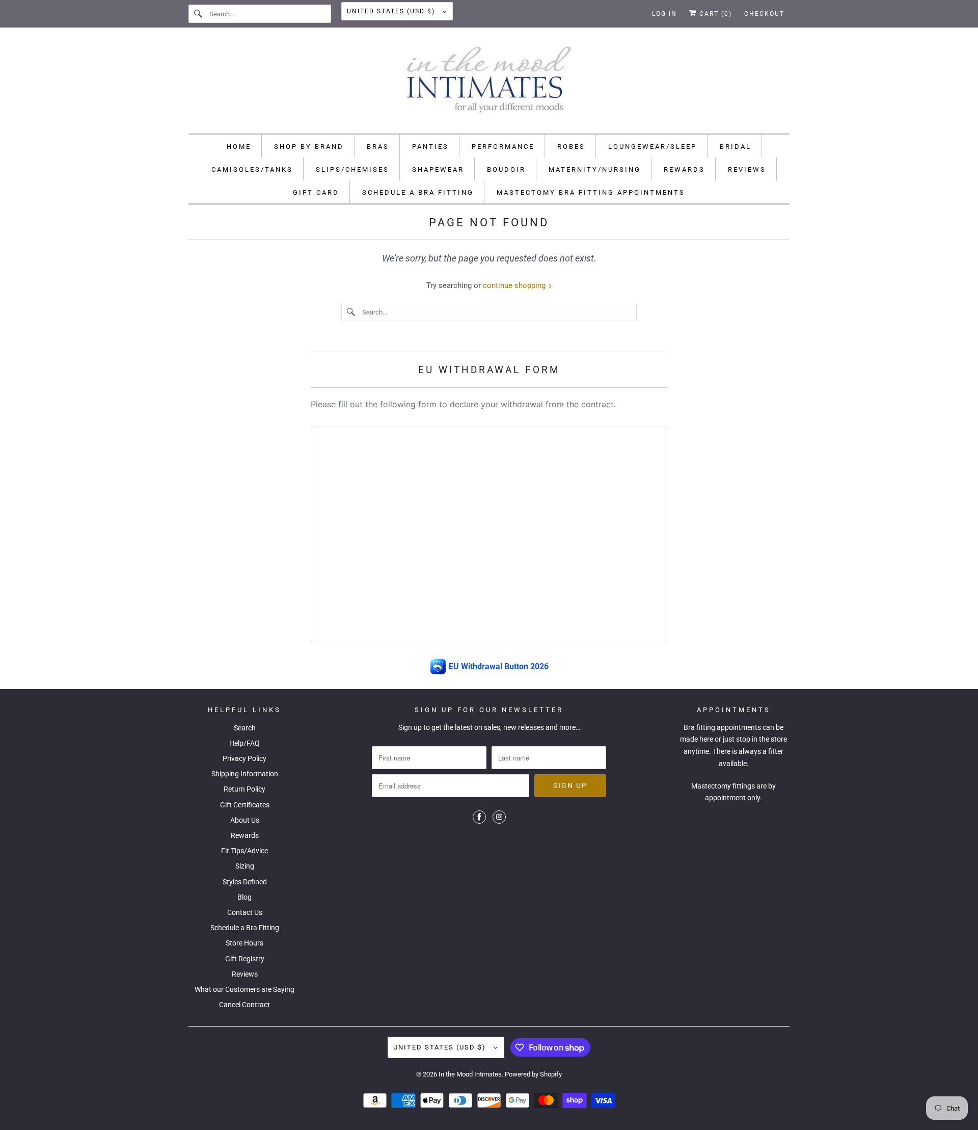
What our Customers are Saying (244, 989)
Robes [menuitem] (571, 146)
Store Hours (244, 943)
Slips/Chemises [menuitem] (352, 169)
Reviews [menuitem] (747, 169)
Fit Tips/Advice (244, 851)
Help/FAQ (244, 743)
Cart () (714, 13)
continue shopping (515, 285)
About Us (244, 820)
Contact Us (244, 912)
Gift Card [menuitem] (316, 192)
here (706, 739)
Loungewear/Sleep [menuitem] (652, 146)
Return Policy (244, 789)
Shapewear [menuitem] (438, 169)
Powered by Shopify (533, 1074)
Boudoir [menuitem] (506, 169)
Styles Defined (245, 882)
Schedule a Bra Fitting (244, 928)
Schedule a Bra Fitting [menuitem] (418, 192)
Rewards (245, 835)
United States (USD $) (392, 11)
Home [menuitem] (239, 146)
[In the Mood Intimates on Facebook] (479, 817)
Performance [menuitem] (503, 146)
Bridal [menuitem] (735, 146)
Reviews (245, 974)
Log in (664, 13)
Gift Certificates (244, 805)
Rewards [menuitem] (684, 169)
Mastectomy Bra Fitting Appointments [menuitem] (591, 192)
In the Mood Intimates (470, 1074)
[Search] (198, 14)
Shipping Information (244, 774)
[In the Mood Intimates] (489, 83)
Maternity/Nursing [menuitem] (595, 169)
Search (245, 728)
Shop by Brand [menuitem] (309, 146)
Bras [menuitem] (378, 146)
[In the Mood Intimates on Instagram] (499, 817)
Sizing (244, 866)
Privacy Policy (244, 758)
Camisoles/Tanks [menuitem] (252, 169)
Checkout (764, 13)
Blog (244, 897)
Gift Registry (244, 959)
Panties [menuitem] (430, 146)
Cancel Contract (244, 1005)
